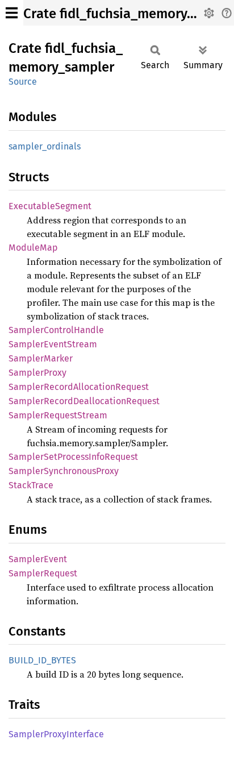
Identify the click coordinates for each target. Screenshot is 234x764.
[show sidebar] (11, 13)
